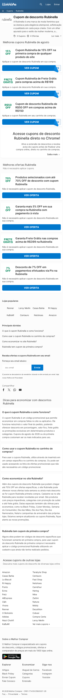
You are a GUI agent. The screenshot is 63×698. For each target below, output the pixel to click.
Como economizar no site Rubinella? (19, 341)
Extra (4, 590)
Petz (4, 594)
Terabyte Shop (40, 572)
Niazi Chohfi (8, 620)
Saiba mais (52, 154)
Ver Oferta (31, 195)
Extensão (26, 681)
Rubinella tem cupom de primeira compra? (22, 346)
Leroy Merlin (24, 308)
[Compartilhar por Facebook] (3, 390)
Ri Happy (52, 308)
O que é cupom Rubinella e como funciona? (23, 331)
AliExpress (7, 598)
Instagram (47, 673)
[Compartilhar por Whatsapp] (14, 390)
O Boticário (7, 613)
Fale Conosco (8, 681)
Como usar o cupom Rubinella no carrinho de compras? (28, 336)
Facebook (47, 670)
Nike (35, 594)
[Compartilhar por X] (9, 390)
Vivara (5, 605)
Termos (24, 694)
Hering (36, 590)
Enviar (37, 367)
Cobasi (36, 613)
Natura (36, 602)
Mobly (35, 605)
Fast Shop (37, 579)
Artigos (5, 670)
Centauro (24, 315)
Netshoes (38, 315)
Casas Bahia (38, 308)
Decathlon (37, 609)
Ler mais (55, 36)
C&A (4, 602)
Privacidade (13, 694)
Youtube (46, 677)
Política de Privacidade (15, 378)
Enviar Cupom (9, 677)
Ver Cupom (41, 68)
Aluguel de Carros (30, 670)
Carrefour (37, 587)
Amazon (53, 315)
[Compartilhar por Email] (20, 390)
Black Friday (8, 673)
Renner (10, 308)
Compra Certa (39, 616)
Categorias (27, 673)
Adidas (5, 616)
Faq (3, 694)
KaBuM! (10, 315)
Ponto (5, 587)
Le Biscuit (6, 579)
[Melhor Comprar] (20, 4)
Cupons (10, 11)
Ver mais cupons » (41, 624)
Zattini (36, 598)
